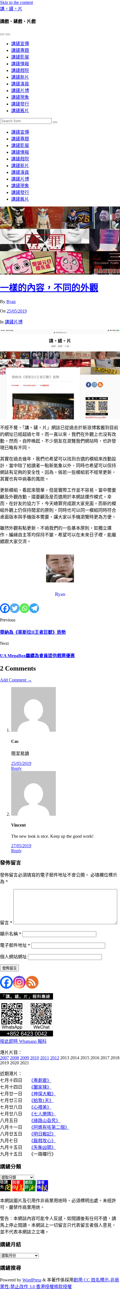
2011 (44, 1057)
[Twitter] (15, 608)
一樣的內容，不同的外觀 (49, 288)
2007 (4, 1057)
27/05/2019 (21, 845)
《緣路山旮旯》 (45, 1120)
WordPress (31, 1280)
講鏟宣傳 (20, 43)
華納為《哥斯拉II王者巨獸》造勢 (33, 632)
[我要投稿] (17, 1189)
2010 (34, 1057)
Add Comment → (16, 680)
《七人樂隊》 (43, 1113)
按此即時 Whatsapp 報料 (23, 1041)
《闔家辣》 (41, 1087)
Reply (16, 768)
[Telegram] (34, 608)
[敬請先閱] (5, 1189)
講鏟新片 (20, 77)
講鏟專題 (20, 50)
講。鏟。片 (11, 8)
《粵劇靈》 (41, 1080)
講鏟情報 (20, 63)
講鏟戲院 (20, 70)
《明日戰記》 (43, 1134)
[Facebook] (5, 608)
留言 (6, 922)
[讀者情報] (42, 1189)
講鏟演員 (20, 83)
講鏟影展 (20, 57)
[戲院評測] (30, 1189)
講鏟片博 (20, 90)
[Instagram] (19, 982)
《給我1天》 (42, 1100)
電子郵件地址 (15, 945)
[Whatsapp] (24, 608)
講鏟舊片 (20, 110)
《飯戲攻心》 (43, 1140)
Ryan (11, 301)
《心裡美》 (41, 1107)
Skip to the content (16, 2)
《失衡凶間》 (43, 1147)
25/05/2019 (17, 311)
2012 (54, 1057)
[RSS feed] (32, 982)
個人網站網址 (13, 956)
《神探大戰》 (43, 1093)
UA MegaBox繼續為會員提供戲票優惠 (37, 655)
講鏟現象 (20, 97)
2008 (14, 1057)
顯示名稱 (10, 934)
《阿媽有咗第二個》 (50, 1127)
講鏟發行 (20, 104)
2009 (24, 1057)
